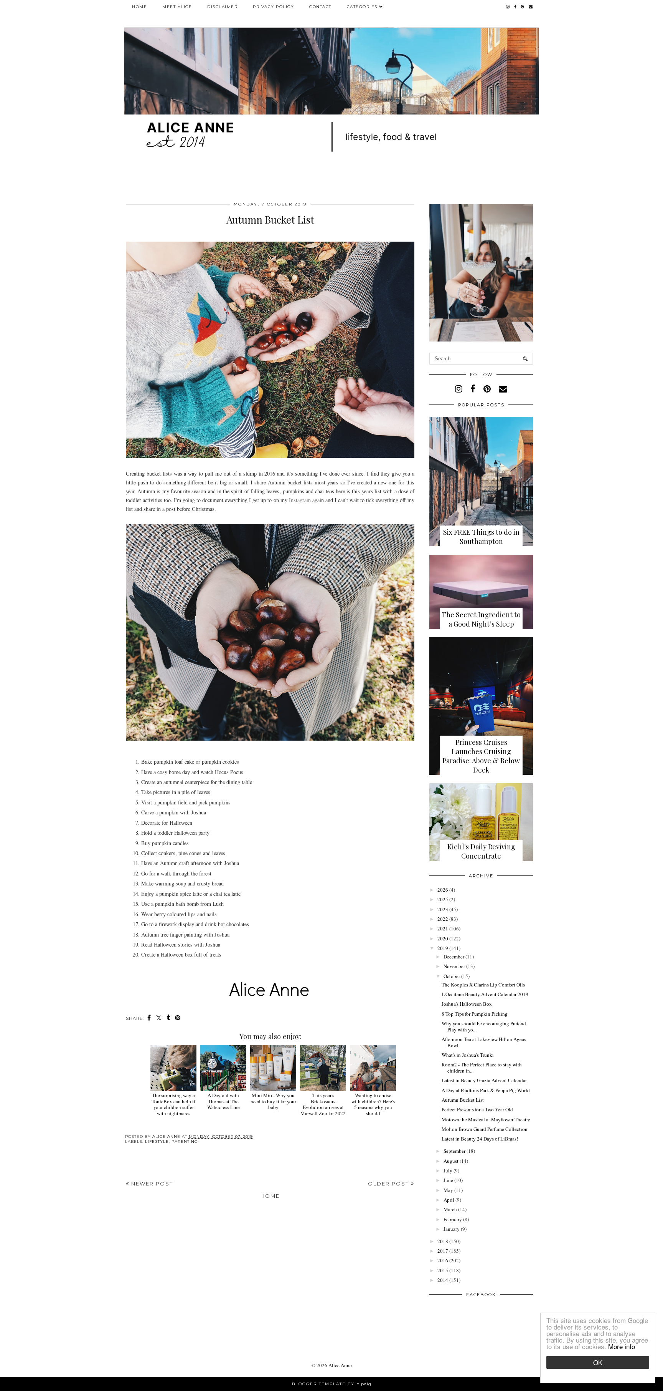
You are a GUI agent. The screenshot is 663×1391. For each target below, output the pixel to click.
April (449, 1199)
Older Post (389, 1183)
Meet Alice (177, 6)
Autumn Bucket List (463, 1099)
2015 (442, 1270)
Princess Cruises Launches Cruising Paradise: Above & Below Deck (481, 756)
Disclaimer (222, 6)
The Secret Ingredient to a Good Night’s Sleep (481, 619)
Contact (320, 6)
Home (139, 6)
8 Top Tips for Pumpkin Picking (475, 1013)
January (452, 1228)
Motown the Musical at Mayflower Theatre (486, 1119)
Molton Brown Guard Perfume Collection (485, 1129)
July (448, 1170)
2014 (442, 1280)
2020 (442, 938)
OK (597, 1362)
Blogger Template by (331, 1383)
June (448, 1180)
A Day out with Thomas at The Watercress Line (223, 1101)
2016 (442, 1260)
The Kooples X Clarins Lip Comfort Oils (483, 984)
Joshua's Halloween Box (467, 1003)
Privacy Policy (273, 6)
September (454, 1150)
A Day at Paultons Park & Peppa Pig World (486, 1090)
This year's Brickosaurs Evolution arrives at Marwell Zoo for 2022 (323, 1104)
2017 (442, 1250)
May (448, 1190)
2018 (442, 1241)
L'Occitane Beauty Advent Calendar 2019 (485, 994)
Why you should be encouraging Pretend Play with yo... (484, 1026)
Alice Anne (340, 1365)
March (450, 1209)
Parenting (185, 1141)
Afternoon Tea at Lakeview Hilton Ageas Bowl (484, 1042)
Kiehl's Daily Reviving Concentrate (481, 851)
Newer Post (151, 1183)
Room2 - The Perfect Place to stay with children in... (482, 1067)
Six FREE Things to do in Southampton (481, 536)
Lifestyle (157, 1141)
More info (621, 1346)
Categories (363, 6)
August (451, 1160)
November (454, 966)
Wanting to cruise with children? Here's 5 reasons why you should (373, 1104)
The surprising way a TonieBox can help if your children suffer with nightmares (173, 1104)
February (453, 1219)
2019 (442, 948)
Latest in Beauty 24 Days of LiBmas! (480, 1138)
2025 (442, 899)
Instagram (300, 500)
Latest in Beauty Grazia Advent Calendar (484, 1080)
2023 (442, 909)
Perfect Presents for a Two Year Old (477, 1109)
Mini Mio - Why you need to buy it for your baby (273, 1101)
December (454, 956)
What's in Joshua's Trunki (468, 1054)
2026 (442, 889)
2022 (442, 918)
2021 (442, 928)
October (452, 976)
